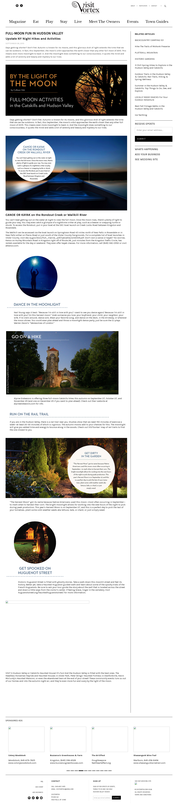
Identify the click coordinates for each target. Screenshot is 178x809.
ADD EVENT (39, 787)
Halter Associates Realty (157, 755)
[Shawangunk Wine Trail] (122, 739)
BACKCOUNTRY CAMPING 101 (149, 40)
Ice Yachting (141, 115)
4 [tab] (80, 770)
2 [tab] (72, 770)
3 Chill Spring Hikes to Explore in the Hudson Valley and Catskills (153, 66)
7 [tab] (94, 770)
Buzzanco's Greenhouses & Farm (37, 755)
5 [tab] (85, 770)
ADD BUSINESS (38, 792)
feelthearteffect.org (72, 763)
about (133, 6)
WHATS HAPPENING (146, 149)
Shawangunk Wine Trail (115, 755)
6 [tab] (90, 770)
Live (78, 22)
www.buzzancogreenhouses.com (37, 763)
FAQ (42, 781)
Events (133, 22)
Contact (154, 6)
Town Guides (156, 22)
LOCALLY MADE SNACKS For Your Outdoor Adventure (151, 98)
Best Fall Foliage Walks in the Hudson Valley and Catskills (150, 107)
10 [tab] (106, 770)
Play (49, 22)
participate (143, 6)
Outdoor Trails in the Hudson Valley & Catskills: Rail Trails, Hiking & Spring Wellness (152, 77)
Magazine (17, 22)
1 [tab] (68, 770)
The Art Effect (69, 755)
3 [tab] (76, 770)
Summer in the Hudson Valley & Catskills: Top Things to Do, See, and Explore (153, 88)
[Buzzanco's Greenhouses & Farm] (39, 739)
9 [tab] (102, 770)
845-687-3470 (60, 786)
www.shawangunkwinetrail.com (120, 763)
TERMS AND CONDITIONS (143, 795)
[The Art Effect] (81, 739)
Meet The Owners (104, 22)
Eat (36, 22)
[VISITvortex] (86, 13)
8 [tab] (98, 770)
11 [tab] (110, 770)
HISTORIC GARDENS (145, 59)
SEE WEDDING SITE (146, 159)
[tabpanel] (39, 747)
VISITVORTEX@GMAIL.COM (64, 789)
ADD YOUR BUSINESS (147, 154)
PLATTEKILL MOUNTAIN (146, 52)
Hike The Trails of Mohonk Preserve (152, 46)
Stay (63, 22)
